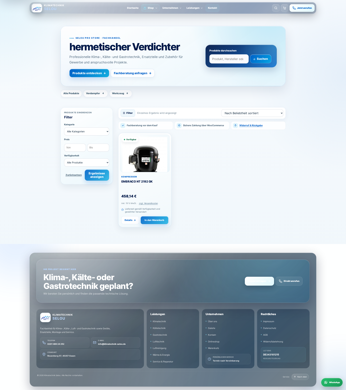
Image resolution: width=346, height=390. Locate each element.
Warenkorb (213, 348)
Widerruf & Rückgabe (251, 125)
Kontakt (212, 7)
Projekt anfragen (257, 281)
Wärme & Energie (161, 354)
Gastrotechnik (160, 334)
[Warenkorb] (284, 8)
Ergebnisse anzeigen (97, 175)
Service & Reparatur (163, 361)
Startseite (133, 7)
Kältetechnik (159, 328)
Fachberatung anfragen (132, 73)
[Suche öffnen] (276, 8)
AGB (265, 334)
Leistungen (193, 7)
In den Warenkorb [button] (154, 220)
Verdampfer (95, 93)
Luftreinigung (159, 348)
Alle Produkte (71, 93)
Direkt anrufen (292, 281)
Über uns (212, 321)
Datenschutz (269, 328)
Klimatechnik (159, 321)
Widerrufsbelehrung (273, 341)
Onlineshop (213, 341)
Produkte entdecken (89, 73)
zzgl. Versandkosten (148, 203)
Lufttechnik (158, 341)
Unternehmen (170, 7)
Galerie (211, 328)
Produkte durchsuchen (222, 50)
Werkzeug (120, 93)
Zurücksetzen (74, 175)
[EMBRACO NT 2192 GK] (144, 153)
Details (130, 220)
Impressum (268, 321)
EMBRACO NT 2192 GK (137, 181)
